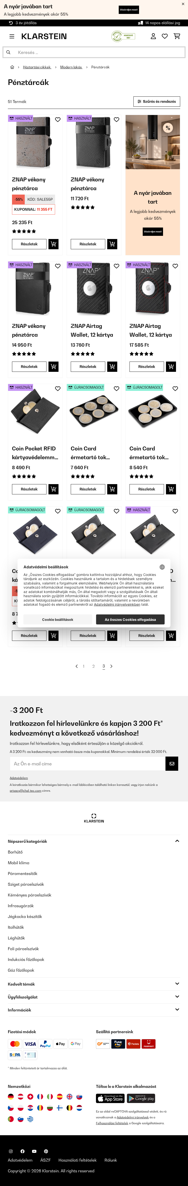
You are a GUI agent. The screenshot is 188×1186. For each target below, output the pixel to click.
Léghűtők (16, 938)
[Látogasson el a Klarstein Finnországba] (60, 1108)
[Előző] (77, 666)
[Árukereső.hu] (123, 35)
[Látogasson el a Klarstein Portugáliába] (11, 1119)
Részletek (29, 244)
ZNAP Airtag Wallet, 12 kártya (92, 330)
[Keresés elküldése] (8, 52)
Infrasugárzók (21, 905)
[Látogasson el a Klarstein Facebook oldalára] (22, 1151)
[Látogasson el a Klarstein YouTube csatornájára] (34, 1151)
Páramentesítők (22, 873)
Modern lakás (71, 67)
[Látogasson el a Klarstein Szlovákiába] (79, 1097)
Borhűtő (15, 852)
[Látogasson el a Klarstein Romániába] (40, 1108)
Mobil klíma (18, 862)
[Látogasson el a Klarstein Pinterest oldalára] (46, 1151)
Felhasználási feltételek (112, 1123)
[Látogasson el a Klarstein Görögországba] (30, 1119)
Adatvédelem (19, 778)
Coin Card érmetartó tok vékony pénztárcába (88, 453)
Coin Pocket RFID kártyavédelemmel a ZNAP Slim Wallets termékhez (35, 453)
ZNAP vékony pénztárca (29, 183)
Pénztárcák (100, 67)
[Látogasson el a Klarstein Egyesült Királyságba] (69, 1097)
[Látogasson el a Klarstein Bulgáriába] (50, 1108)
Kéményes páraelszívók (29, 895)
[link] (35, 142)
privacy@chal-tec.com (25, 790)
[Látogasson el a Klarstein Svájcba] (30, 1097)
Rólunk (111, 1160)
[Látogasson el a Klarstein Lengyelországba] (21, 1108)
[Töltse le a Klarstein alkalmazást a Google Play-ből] (141, 1098)
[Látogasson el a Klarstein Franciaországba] (40, 1097)
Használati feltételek (78, 1160)
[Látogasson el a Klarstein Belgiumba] (69, 1108)
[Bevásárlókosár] (177, 36)
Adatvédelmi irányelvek (133, 1117)
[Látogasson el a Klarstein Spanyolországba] (60, 1097)
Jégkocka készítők (25, 916)
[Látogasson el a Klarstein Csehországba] (11, 1108)
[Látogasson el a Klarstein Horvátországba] (30, 1108)
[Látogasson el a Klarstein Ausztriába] (21, 1097)
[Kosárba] (53, 244)
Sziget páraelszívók (26, 884)
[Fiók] (153, 36)
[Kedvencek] (165, 36)
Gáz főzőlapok (21, 970)
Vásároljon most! (129, 9)
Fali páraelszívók (23, 948)
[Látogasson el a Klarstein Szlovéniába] (21, 1119)
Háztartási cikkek (37, 67)
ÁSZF (45, 1160)
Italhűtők (16, 927)
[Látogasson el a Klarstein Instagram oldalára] (11, 1151)
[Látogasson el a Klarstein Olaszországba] (50, 1097)
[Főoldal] (16, 67)
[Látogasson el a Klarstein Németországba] (11, 1097)
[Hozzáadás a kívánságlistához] (57, 119)
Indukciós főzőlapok (26, 959)
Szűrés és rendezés (159, 101)
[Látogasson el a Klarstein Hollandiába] (79, 1108)
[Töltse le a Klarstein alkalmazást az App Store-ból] (110, 1098)
